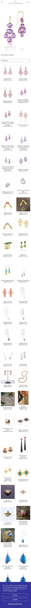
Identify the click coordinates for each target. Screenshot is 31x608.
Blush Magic (7, 385)
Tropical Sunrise (7, 457)
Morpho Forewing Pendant (8, 566)
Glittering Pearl (23, 343)
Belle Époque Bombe (8, 192)
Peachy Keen (8, 79)
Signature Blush (7, 322)
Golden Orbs (23, 385)
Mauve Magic (23, 79)
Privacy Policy (12, 591)
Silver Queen (23, 364)
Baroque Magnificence (23, 406)
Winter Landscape (23, 430)
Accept (15, 595)
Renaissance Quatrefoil (8, 478)
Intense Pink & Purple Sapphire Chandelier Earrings (8, 123)
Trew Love (8, 500)
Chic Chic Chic (7, 364)
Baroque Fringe (7, 407)
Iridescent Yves (23, 545)
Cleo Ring (7, 523)
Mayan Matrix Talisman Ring (8, 544)
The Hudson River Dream (8, 429)
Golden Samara (23, 213)
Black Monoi (23, 322)
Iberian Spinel (8, 301)
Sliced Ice (23, 255)
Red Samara (7, 213)
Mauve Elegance (8, 101)
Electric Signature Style (7, 280)
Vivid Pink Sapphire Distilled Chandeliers (23, 100)
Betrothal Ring (23, 500)
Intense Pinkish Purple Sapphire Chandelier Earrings (7, 147)
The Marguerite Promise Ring (23, 522)
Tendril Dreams (7, 255)
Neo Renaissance (23, 479)
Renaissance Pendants (23, 456)
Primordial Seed (23, 301)
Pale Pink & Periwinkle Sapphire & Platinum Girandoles (23, 147)
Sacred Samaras (23, 234)
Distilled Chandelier (23, 169)
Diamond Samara (7, 234)
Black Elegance (7, 343)
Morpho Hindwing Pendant (23, 566)
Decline (15, 600)
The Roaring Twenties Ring (23, 191)
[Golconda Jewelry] (15, 2)
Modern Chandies (23, 125)
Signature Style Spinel (23, 280)
